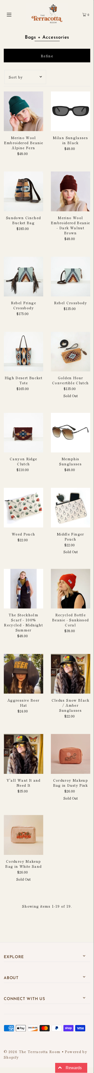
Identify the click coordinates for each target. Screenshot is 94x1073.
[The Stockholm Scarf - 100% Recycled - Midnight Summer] (23, 589)
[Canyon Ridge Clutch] (23, 433)
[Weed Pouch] (23, 508)
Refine (47, 55)
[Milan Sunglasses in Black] (70, 111)
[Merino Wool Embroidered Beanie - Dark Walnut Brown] (70, 191)
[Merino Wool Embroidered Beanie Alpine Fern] (23, 111)
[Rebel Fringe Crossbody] (23, 277)
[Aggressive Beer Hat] (23, 674)
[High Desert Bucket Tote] (23, 352)
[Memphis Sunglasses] (70, 433)
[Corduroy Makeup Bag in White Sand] (23, 835)
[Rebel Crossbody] (70, 277)
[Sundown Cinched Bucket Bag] (23, 191)
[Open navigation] (14, 14)
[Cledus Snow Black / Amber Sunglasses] (70, 674)
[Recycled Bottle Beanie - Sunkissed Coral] (70, 589)
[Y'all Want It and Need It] (23, 754)
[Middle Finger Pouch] (70, 508)
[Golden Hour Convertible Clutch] (70, 352)
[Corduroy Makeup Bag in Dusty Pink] (70, 754)
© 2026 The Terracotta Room (32, 1051)
